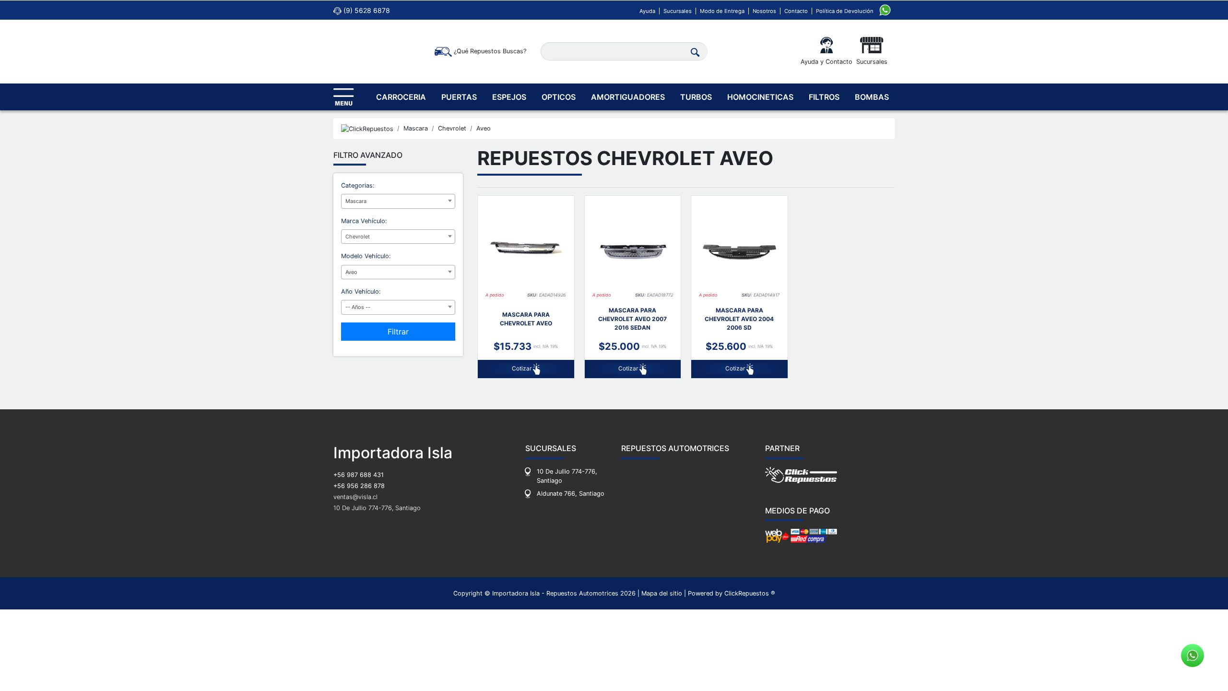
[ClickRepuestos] (367, 128)
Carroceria (401, 97)
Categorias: (358, 185)
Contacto (796, 11)
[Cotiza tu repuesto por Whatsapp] (885, 9)
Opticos (559, 97)
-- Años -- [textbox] (357, 307)
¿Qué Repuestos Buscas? (489, 51)
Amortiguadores (628, 97)
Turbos (696, 97)
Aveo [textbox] (351, 272)
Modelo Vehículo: (366, 256)
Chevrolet (452, 128)
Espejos (509, 97)
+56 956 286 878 (359, 485)
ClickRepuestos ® (749, 593)
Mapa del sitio (661, 593)
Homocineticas (760, 97)
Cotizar (522, 368)
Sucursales (677, 11)
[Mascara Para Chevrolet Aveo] (526, 249)
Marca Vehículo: (364, 221)
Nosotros (764, 11)
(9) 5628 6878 (366, 10)
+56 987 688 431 (358, 474)
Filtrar (398, 331)
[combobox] (398, 201)
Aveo (483, 128)
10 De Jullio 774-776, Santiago (377, 508)
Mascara (415, 128)
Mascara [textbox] (355, 201)
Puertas (459, 97)
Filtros (824, 97)
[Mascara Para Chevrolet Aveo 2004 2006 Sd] (739, 249)
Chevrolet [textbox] (357, 236)
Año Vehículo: (361, 291)
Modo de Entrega (722, 11)
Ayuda (647, 11)
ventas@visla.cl (355, 496)
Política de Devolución (845, 11)
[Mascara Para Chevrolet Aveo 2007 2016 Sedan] (632, 249)
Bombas (872, 97)
